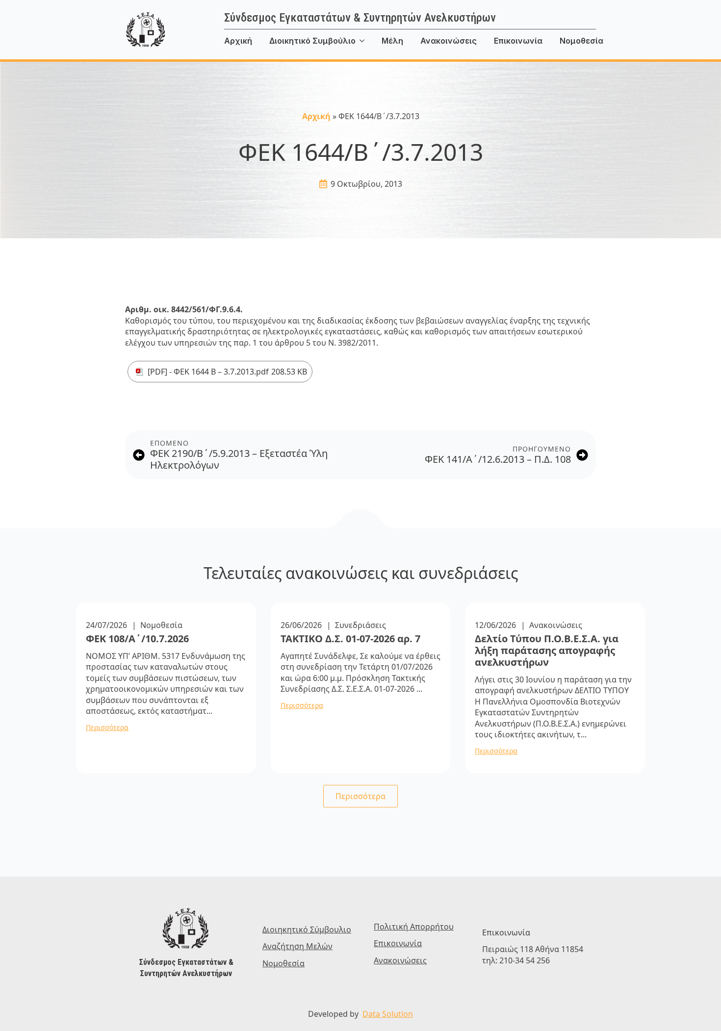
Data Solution (387, 1013)
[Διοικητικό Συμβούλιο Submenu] (369, 41)
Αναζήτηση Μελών (297, 946)
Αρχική (238, 41)
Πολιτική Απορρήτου (414, 926)
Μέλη (392, 41)
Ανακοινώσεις (448, 41)
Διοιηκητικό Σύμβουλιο (306, 929)
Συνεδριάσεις (360, 625)
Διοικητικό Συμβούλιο (312, 41)
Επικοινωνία (518, 41)
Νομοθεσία (581, 41)
